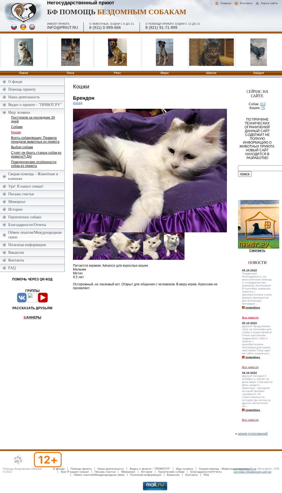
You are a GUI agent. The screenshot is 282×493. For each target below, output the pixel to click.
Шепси (211, 72)
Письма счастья (21, 194)
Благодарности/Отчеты (27, 224)
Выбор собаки (22, 147)
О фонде (15, 81)
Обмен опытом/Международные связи (35, 234)
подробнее (252, 307)
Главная (226, 3)
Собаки (17, 127)
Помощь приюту (22, 89)
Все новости (250, 317)
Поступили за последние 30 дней (33, 119)
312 (263, 104)
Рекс (117, 72)
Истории (15, 209)
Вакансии (16, 252)
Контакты (246, 3)
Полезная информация (27, 245)
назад (77, 103)
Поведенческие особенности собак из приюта (33, 164)
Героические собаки (24, 217)
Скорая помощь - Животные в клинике (33, 176)
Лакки (23, 72)
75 (263, 108)
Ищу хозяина (19, 112)
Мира (165, 72)
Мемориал (16, 201)
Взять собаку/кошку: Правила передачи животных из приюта (35, 140)
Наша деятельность (24, 97)
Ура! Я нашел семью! (26, 186)
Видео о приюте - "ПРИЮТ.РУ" (35, 104)
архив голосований (253, 434)
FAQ (12, 268)
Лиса (70, 72)
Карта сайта (269, 3)
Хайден (258, 72)
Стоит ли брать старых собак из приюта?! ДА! (36, 154)
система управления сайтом (252, 471)
